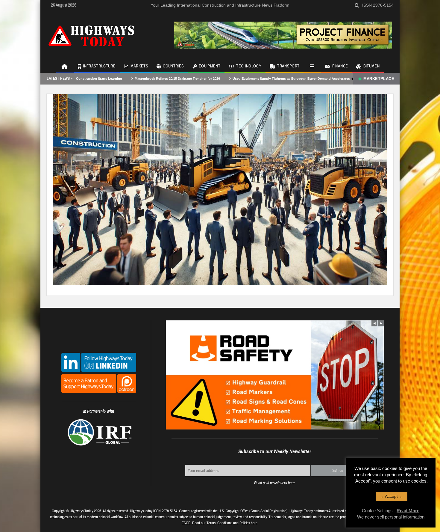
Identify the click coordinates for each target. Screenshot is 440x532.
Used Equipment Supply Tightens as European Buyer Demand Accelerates (262, 78)
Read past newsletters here (274, 483)
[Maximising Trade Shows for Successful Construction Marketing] (220, 189)
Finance (340, 66)
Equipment (209, 66)
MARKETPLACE (378, 78)
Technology (248, 66)
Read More (408, 510)
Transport (288, 66)
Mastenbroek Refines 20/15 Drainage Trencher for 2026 (148, 78)
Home (65, 66)
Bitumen (371, 66)
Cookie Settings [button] (377, 510)
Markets (139, 66)
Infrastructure (99, 66)
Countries (173, 66)
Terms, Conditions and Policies (228, 523)
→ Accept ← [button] (391, 496)
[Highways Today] (91, 35)
